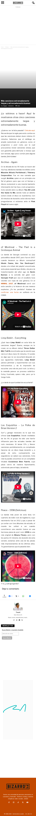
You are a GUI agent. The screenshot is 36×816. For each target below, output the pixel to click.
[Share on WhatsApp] (24, 596)
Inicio (2, 47)
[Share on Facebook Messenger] (31, 596)
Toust (5, 106)
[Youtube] (27, 802)
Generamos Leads (18, 814)
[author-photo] (18, 605)
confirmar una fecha (9, 292)
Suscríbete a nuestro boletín (12, 630)
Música (7, 47)
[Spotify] (19, 620)
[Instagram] (17, 620)
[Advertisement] (18, 26)
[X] (22, 620)
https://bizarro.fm (18, 614)
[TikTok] (18, 802)
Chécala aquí (30, 130)
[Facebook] (14, 620)
